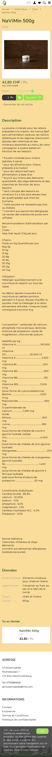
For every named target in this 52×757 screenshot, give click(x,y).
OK (42, 731)
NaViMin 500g (9, 12)
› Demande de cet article (17, 104)
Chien (35, 9)
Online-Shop (20, 9)
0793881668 (13, 682)
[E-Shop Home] (4, 3)
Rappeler (32, 97)
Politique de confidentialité (19, 719)
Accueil (5, 9)
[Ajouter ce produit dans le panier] (19, 97)
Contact (7, 707)
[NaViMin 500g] (9, 635)
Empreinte (8, 711)
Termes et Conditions (15, 715)
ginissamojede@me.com (17, 686)
